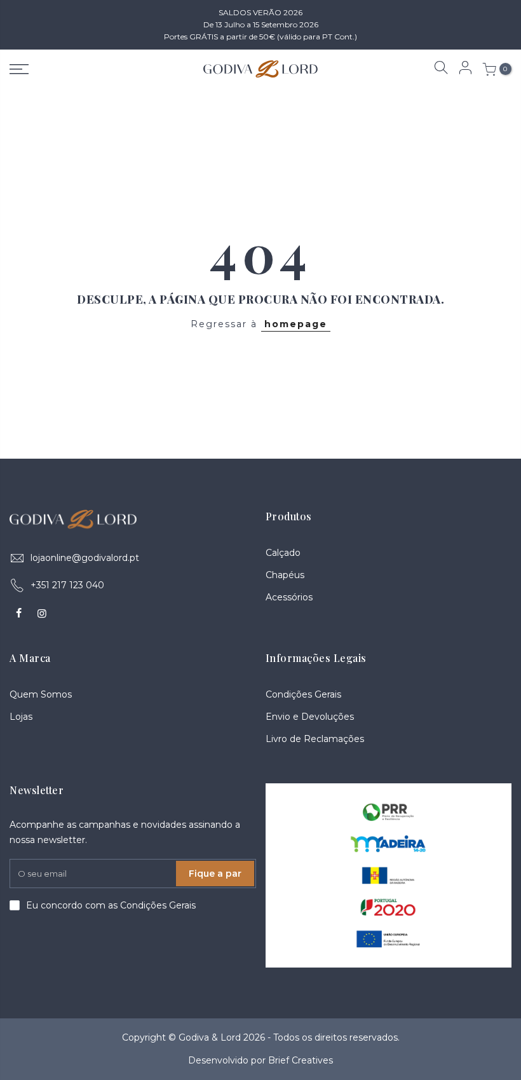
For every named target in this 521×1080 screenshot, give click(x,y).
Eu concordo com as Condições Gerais (111, 905)
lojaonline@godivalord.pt (84, 558)
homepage (295, 324)
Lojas (21, 716)
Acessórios (289, 597)
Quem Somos (41, 694)
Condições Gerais (303, 694)
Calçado (283, 552)
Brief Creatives (300, 1060)
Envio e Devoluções (310, 716)
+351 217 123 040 (67, 585)
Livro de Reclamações (315, 739)
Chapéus (285, 575)
